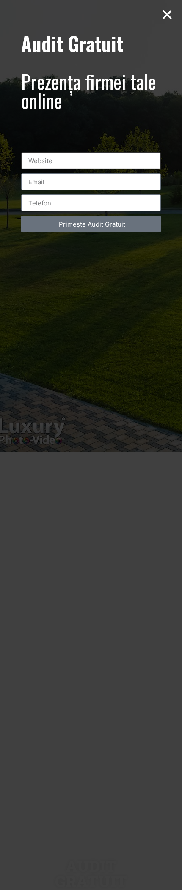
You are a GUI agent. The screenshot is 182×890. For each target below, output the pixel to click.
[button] (167, 14)
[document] (91, 445)
